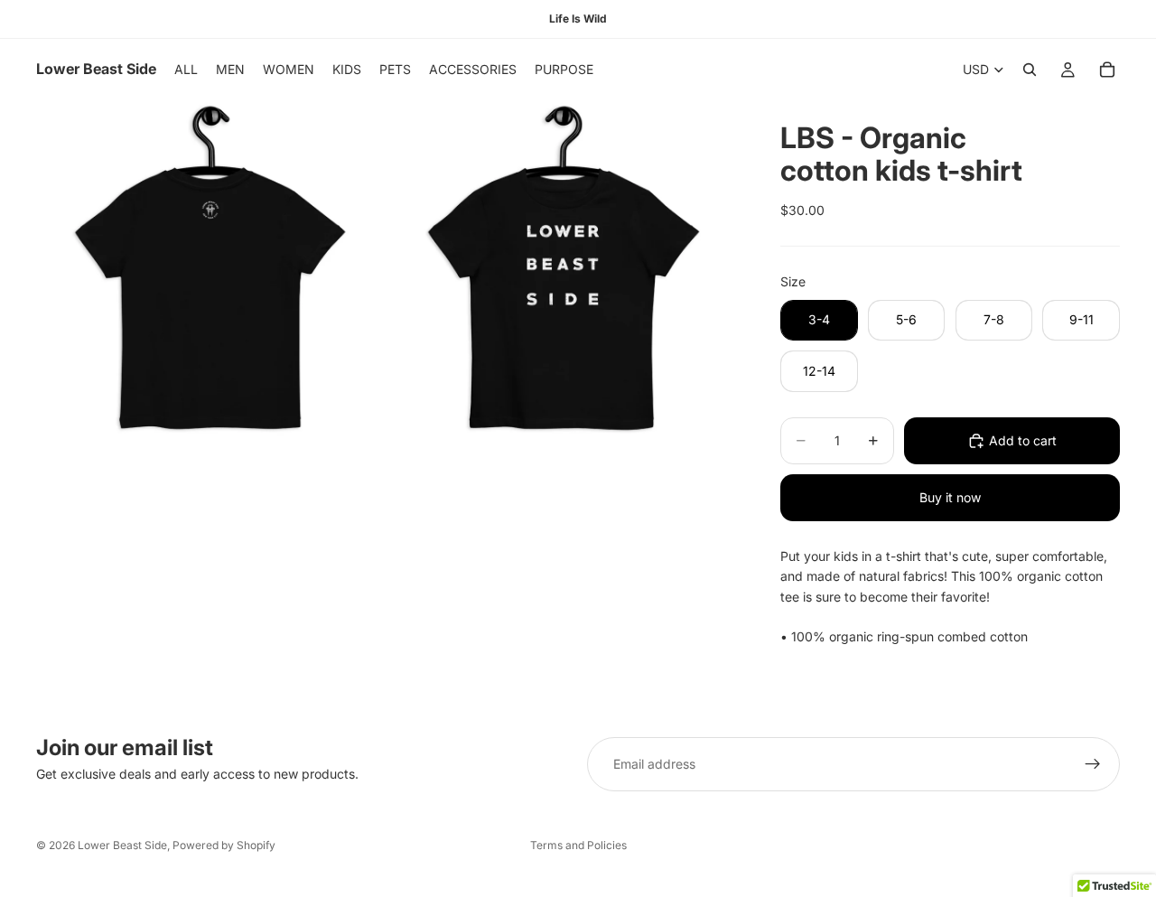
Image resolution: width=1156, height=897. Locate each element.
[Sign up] (1093, 764)
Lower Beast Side (122, 845)
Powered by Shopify (223, 845)
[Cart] (1107, 69)
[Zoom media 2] (562, 274)
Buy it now (950, 497)
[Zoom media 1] (210, 274)
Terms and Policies (578, 845)
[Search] (1029, 69)
